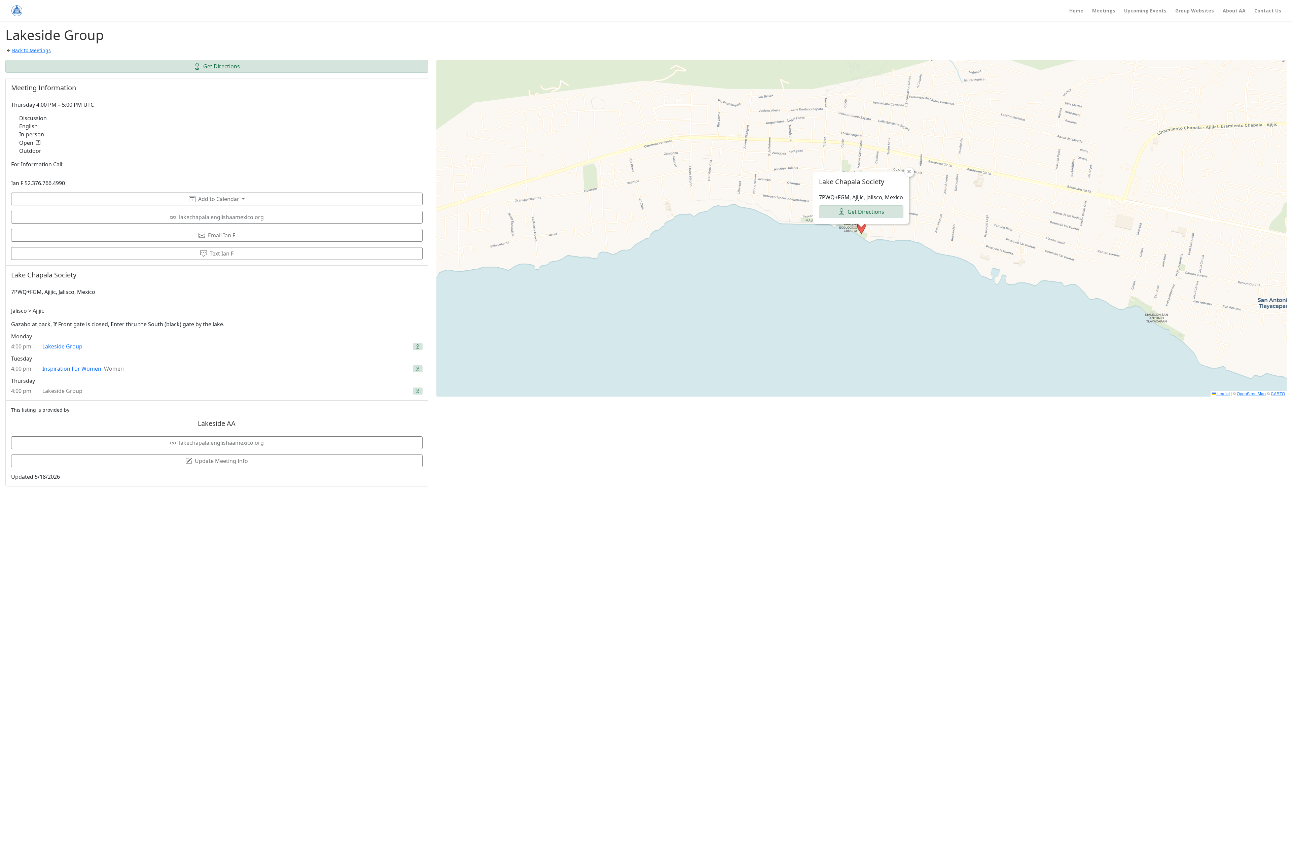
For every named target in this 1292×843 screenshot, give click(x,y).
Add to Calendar (218, 199)
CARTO (1278, 393)
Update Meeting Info (221, 461)
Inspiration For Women (71, 368)
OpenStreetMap (1251, 393)
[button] (861, 228)
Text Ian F (222, 253)
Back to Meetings (31, 50)
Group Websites (1194, 11)
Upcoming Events (1145, 11)
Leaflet (1223, 393)
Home (1076, 11)
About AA (1234, 11)
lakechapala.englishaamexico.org (221, 217)
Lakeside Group (62, 346)
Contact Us (1267, 11)
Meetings (1103, 11)
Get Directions (221, 66)
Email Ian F (221, 235)
